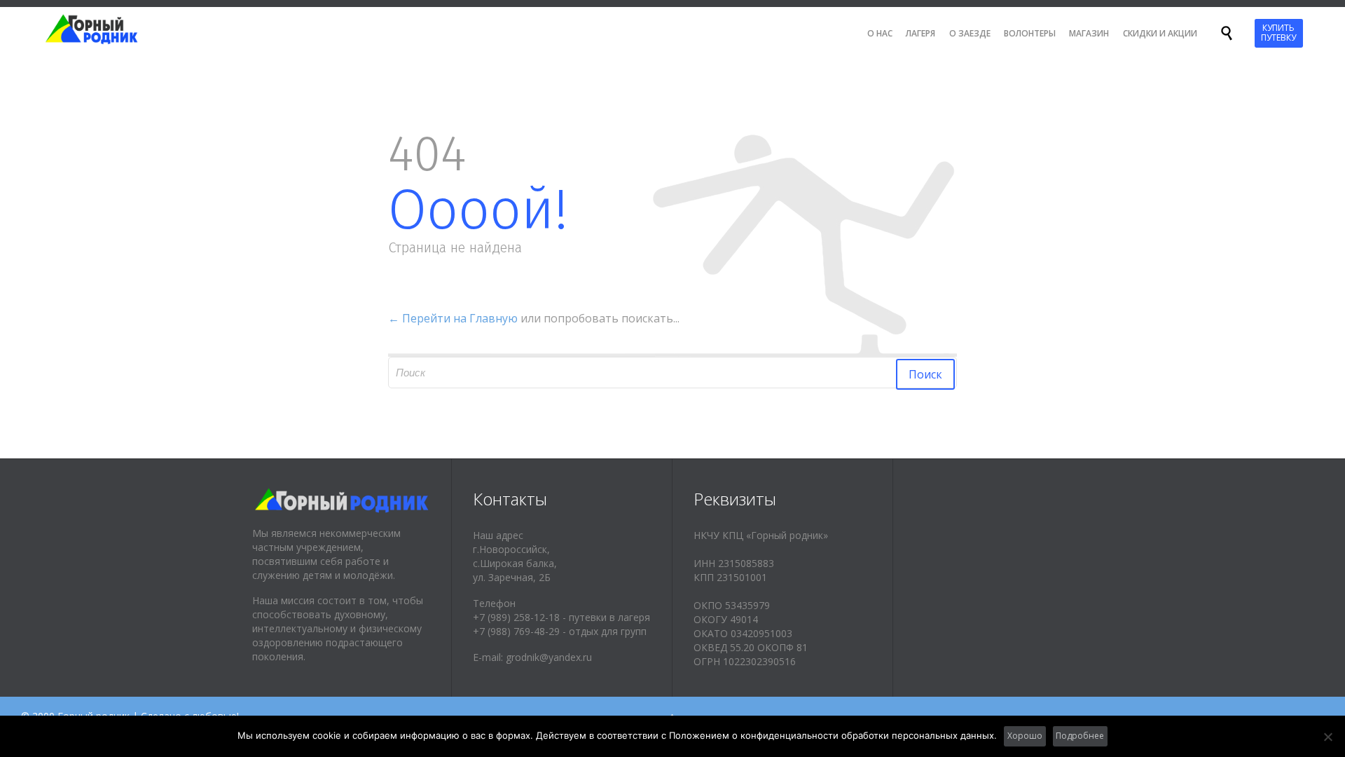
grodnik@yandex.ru (549, 657)
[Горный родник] (103, 29)
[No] (1327, 737)
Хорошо (1024, 736)
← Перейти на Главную (453, 318)
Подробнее (1080, 736)
